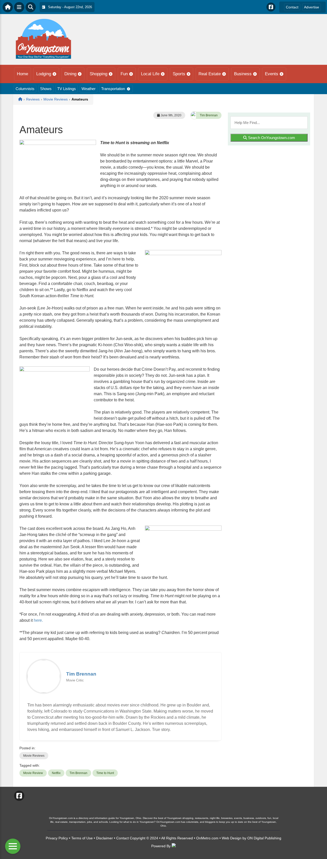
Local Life (150, 73)
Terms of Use (82, 838)
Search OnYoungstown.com (271, 137)
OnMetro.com (207, 838)
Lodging (43, 73)
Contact (292, 7)
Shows (46, 88)
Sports (179, 73)
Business (243, 73)
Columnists (25, 88)
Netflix (56, 773)
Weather (88, 88)
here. (38, 620)
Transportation (113, 88)
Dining (70, 73)
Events (271, 73)
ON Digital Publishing (264, 838)
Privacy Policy (57, 838)
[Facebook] (270, 7)
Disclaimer (104, 838)
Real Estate (209, 73)
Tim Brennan (209, 115)
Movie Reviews (33, 755)
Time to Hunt (105, 773)
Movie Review (33, 773)
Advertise (311, 7)
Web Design (231, 838)
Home (22, 73)
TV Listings (66, 88)
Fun (124, 73)
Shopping (98, 73)
